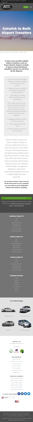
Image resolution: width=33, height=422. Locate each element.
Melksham (20, 414)
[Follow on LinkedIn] (28, 393)
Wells (10, 416)
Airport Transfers (14, 52)
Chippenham (15, 413)
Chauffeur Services (16, 275)
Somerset (16, 284)
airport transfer (19, 205)
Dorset (16, 290)
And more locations (16, 231)
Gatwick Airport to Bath (16, 382)
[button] (31, 7)
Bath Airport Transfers (16, 361)
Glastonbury (12, 414)
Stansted (23, 81)
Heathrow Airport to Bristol (16, 380)
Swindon (19, 415)
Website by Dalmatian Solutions (16, 420)
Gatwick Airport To (16, 236)
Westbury (15, 416)
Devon (16, 288)
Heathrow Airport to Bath (16, 378)
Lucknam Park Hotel (16, 229)
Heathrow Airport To (16, 216)
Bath (16, 218)
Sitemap (25, 418)
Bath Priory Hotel (16, 227)
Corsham (22, 413)
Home (1, 52)
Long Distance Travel (16, 370)
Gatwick (21, 52)
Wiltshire (16, 282)
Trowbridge (26, 415)
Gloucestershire (16, 286)
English (6, 397)
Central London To (16, 257)
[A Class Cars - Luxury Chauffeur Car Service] (10, 7)
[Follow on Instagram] (22, 393)
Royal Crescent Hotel (16, 222)
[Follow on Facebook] (18, 393)
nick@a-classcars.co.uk (17, 343)
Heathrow (11, 81)
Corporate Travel (16, 363)
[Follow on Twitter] (25, 393)
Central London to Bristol (16, 389)
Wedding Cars (16, 372)
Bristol (16, 220)
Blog (29, 418)
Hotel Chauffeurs (16, 368)
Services (6, 52)
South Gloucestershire (9, 415)
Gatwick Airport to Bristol (16, 385)
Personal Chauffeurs (16, 365)
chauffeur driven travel (17, 203)
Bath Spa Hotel (16, 225)
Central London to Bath (16, 387)
